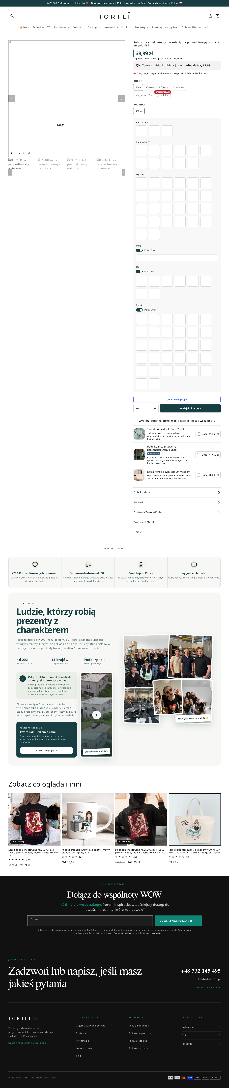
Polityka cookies (138, 1040)
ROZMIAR (139, 104)
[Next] (123, 172)
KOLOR (137, 80)
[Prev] (10, 172)
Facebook (187, 1043)
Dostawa (81, 1033)
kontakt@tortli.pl (209, 979)
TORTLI (22, 1018)
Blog (78, 1055)
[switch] (139, 250)
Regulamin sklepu (139, 1025)
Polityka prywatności (140, 1033)
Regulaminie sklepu (123, 933)
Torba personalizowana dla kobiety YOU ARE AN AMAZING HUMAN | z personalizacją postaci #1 (195, 851)
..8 (29, 153)
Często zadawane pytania (90, 1025)
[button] (12, 16)
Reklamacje (82, 1040)
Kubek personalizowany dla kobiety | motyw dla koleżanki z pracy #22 (86, 851)
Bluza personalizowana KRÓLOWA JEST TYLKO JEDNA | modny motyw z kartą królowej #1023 (140, 851)
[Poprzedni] (11, 98)
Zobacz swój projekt (177, 399)
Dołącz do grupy (46, 750)
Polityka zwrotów (139, 1048)
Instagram (188, 1027)
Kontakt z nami (84, 1048)
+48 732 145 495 (201, 970)
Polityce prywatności (150, 933)
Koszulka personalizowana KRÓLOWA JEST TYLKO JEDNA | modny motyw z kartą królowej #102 (33, 852)
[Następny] (121, 98)
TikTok (185, 1035)
